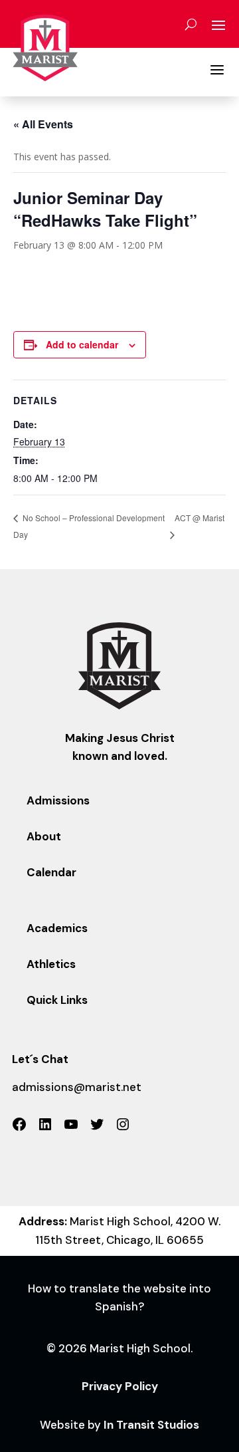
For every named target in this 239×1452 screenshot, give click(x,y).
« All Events (43, 124)
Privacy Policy (120, 1386)
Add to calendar (82, 344)
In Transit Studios (151, 1424)
